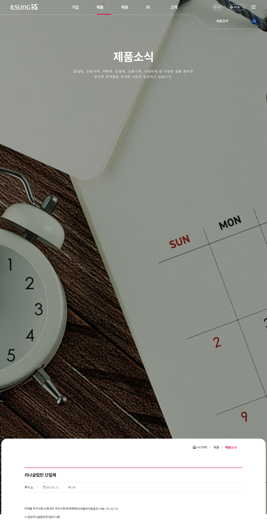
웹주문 (217, 7)
